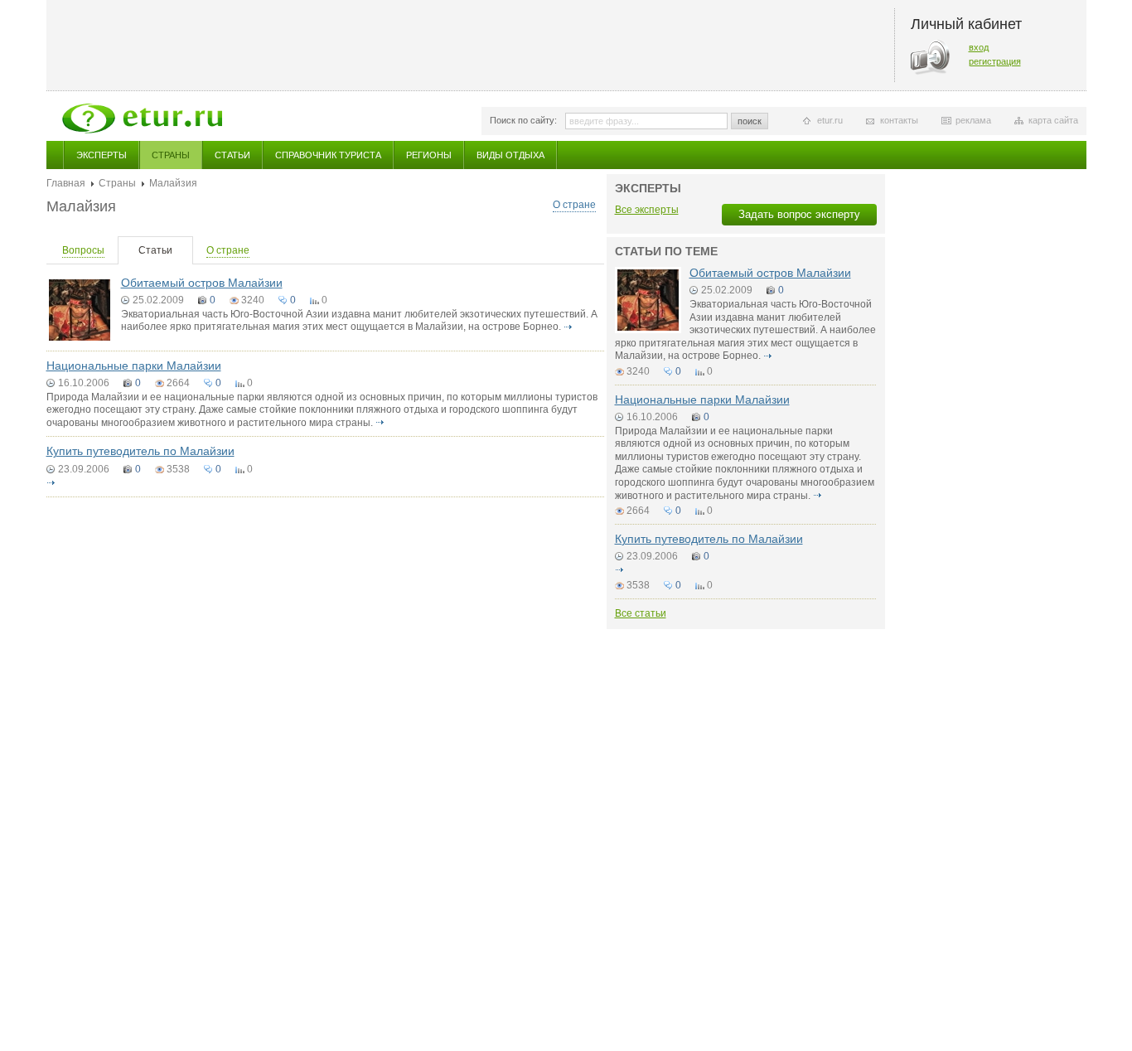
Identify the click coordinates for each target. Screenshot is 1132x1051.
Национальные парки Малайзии (133, 365)
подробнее (568, 326)
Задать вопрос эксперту (799, 214)
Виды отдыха (510, 155)
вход (979, 47)
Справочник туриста (328, 155)
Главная (65, 183)
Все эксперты (647, 210)
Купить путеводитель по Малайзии (140, 451)
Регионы (429, 155)
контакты (899, 120)
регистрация (995, 61)
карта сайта (1053, 120)
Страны (171, 155)
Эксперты (101, 155)
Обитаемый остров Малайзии (202, 282)
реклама (973, 120)
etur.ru (830, 120)
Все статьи (640, 613)
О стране (574, 205)
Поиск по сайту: (523, 120)
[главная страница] (142, 118)
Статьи (232, 155)
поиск (750, 121)
